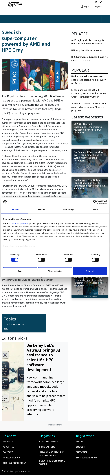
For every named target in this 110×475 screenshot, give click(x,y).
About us (8, 441)
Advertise (8, 446)
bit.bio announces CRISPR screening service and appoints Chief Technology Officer (88, 93)
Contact (8, 452)
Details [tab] (41, 209)
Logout (80, 446)
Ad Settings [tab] (68, 209)
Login (79, 441)
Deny (20, 271)
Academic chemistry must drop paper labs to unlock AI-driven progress (88, 107)
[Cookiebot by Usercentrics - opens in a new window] (95, 202)
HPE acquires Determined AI (86, 50)
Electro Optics (48, 441)
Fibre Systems (47, 446)
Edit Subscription (86, 457)
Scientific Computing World (52, 462)
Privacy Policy (11, 457)
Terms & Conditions (14, 463)
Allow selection (55, 271)
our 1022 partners (20, 223)
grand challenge (34, 140)
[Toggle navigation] (98, 19)
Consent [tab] (15, 209)
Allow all (90, 271)
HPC (6, 328)
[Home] (30, 4)
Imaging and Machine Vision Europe (51, 454)
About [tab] (95, 209)
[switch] (41, 260)
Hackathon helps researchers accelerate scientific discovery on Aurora (88, 80)
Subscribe (81, 452)
